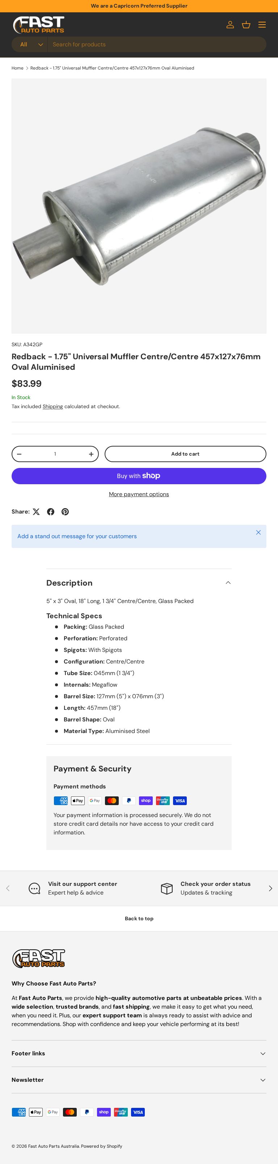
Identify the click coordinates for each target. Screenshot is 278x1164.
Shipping (53, 406)
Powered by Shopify (101, 1146)
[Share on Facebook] (50, 511)
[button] (246, 25)
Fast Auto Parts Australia (53, 1146)
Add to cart (185, 454)
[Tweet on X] (36, 511)
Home (18, 68)
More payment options (139, 494)
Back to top (139, 918)
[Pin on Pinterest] (65, 511)
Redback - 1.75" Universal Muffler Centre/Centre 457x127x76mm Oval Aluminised (112, 68)
